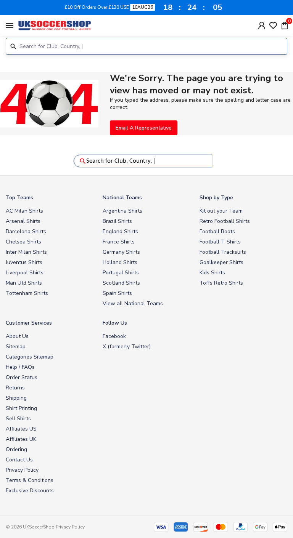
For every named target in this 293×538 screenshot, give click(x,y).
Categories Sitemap (29, 356)
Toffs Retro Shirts (221, 283)
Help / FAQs (20, 367)
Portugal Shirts (121, 272)
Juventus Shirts (24, 262)
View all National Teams (133, 303)
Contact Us (19, 459)
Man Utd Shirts (24, 283)
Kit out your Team (221, 211)
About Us (17, 336)
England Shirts (120, 231)
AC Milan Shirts (24, 211)
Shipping (16, 398)
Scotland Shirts (121, 283)
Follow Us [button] (115, 323)
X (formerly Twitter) (127, 346)
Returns (15, 387)
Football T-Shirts (220, 241)
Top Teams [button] (19, 197)
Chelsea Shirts (23, 241)
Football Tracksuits (223, 252)
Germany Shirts (121, 252)
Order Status (21, 377)
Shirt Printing (21, 408)
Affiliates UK (21, 439)
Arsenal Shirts (23, 221)
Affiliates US (21, 428)
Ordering (16, 449)
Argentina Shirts (122, 211)
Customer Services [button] (29, 323)
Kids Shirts (212, 272)
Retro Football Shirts (225, 221)
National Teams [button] (122, 197)
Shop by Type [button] (216, 197)
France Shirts (119, 241)
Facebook (114, 336)
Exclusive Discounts (30, 490)
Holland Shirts (120, 262)
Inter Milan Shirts (26, 252)
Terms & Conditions (29, 480)
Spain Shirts (117, 293)
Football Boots (217, 231)
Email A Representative (144, 127)
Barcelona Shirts (26, 231)
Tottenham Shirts (27, 293)
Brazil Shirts (117, 221)
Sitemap (16, 346)
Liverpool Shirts (24, 272)
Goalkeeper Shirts (221, 262)
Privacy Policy (22, 470)
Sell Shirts (18, 418)
